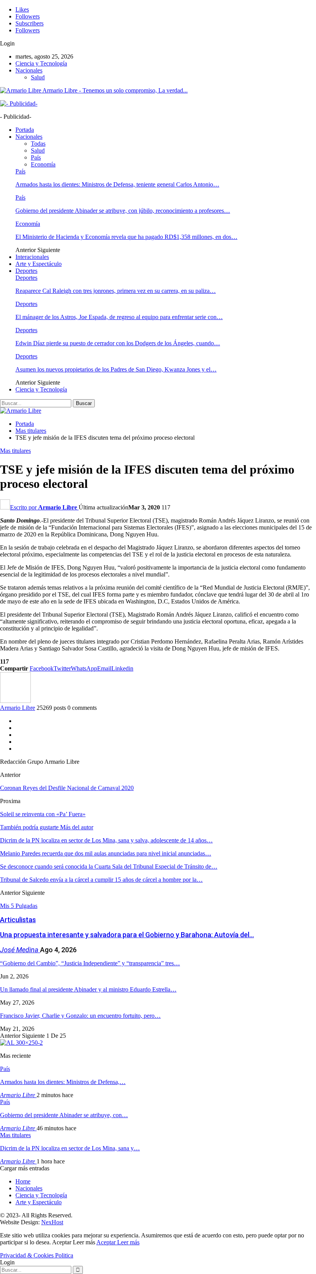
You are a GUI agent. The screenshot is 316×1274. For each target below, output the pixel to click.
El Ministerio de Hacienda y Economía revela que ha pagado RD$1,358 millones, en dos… (126, 237)
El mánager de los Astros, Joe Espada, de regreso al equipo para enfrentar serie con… (119, 317)
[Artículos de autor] (15, 701)
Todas (38, 143)
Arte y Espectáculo (38, 264)
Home (22, 1181)
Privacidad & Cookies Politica (36, 1255)
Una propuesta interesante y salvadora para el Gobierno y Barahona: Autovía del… (127, 935)
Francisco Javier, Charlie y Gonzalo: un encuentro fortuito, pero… (80, 1015)
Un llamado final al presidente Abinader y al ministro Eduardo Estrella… (88, 989)
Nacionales (28, 70)
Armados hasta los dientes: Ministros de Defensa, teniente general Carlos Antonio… (117, 184)
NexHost (52, 1222)
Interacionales (32, 257)
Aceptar (106, 1242)
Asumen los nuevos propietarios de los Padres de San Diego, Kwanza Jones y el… (116, 369)
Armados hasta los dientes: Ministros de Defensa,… (63, 1082)
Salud (38, 77)
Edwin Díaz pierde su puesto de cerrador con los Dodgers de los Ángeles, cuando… (117, 343)
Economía (43, 164)
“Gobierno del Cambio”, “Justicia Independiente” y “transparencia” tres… (90, 963)
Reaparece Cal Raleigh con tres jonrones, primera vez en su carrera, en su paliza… (115, 290)
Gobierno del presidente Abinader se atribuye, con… (64, 1115)
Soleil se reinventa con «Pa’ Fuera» (43, 814)
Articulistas (18, 920)
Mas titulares (15, 450)
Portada (24, 129)
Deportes (26, 270)
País (36, 157)
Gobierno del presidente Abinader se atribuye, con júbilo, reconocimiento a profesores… (122, 210)
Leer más (128, 1242)
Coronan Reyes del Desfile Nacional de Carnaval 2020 (67, 788)
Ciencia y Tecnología (41, 63)
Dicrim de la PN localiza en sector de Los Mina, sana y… (70, 1148)
